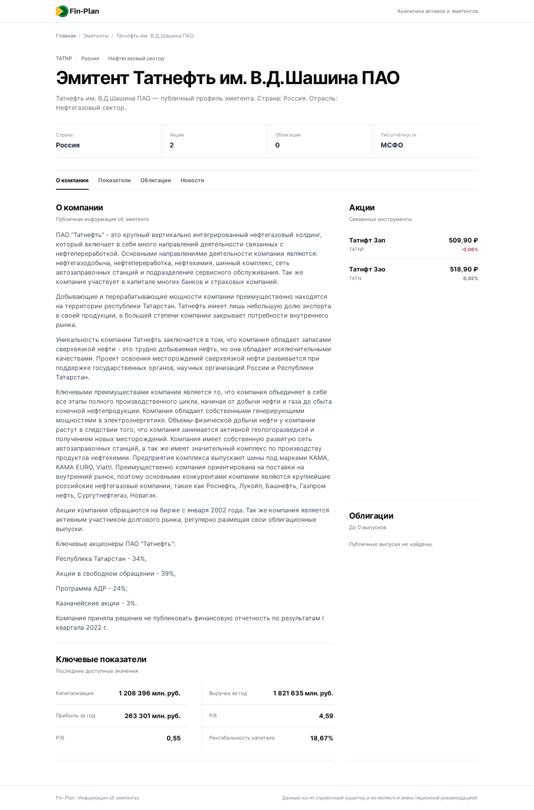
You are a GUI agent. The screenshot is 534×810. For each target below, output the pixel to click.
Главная (66, 35)
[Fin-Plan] (77, 11)
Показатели (114, 180)
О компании (72, 180)
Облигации (155, 180)
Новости (192, 180)
